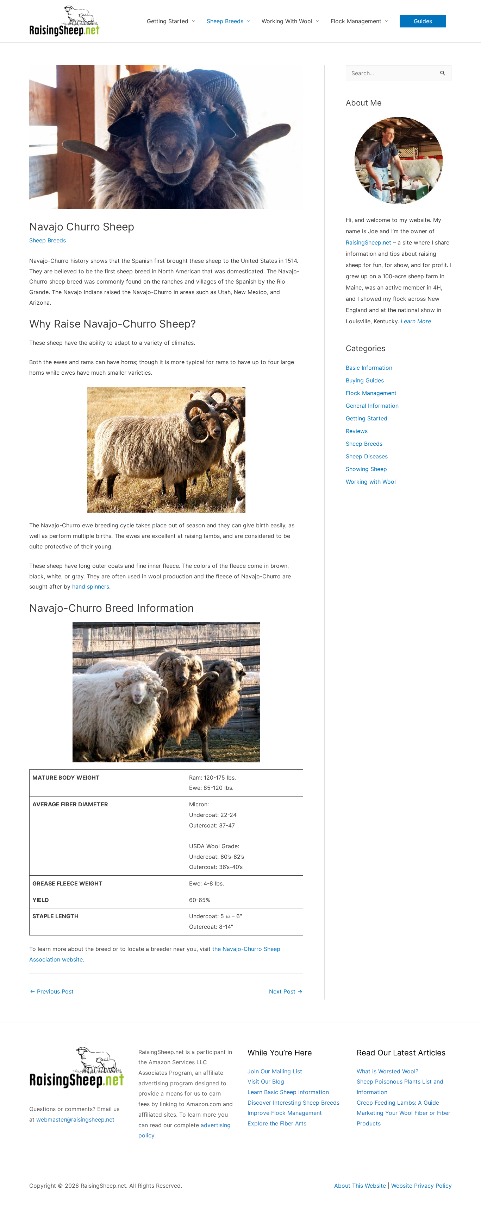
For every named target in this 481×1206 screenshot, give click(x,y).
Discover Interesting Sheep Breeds (293, 1102)
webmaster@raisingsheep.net (75, 1119)
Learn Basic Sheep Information (288, 1092)
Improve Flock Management (285, 1112)
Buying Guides (365, 380)
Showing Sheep (366, 468)
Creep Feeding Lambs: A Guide (398, 1102)
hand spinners (90, 586)
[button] (423, 21)
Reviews (357, 430)
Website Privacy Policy (421, 1185)
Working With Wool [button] (287, 21)
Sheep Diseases (367, 456)
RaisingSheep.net (368, 242)
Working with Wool (371, 481)
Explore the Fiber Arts (277, 1123)
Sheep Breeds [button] (225, 21)
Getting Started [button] (167, 21)
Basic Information (369, 367)
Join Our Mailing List (275, 1071)
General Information (372, 405)
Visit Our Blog (266, 1081)
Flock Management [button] (356, 21)
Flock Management (371, 392)
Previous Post (52, 991)
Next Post (285, 991)
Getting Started (366, 418)
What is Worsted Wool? (387, 1071)
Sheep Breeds (47, 240)
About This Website (360, 1185)
